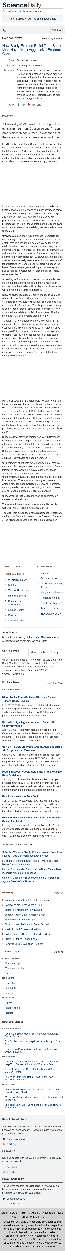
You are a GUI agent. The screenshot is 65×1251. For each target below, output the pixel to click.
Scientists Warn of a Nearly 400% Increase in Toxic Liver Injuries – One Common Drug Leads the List (32, 853)
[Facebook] (18, 105)
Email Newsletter (16, 1139)
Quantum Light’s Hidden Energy (22, 939)
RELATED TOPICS (12, 566)
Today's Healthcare (18, 590)
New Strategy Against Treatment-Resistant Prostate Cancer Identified (31, 819)
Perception (10, 983)
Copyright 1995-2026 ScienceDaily (22, 1221)
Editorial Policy (29, 1217)
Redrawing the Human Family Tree (23, 905)
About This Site (9, 1213)
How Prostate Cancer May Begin (20, 796)
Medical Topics (16, 610)
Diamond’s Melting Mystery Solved (23, 909)
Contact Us (13, 1203)
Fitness (8, 973)
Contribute (34, 1213)
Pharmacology (12, 963)
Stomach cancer (49, 608)
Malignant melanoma (52, 592)
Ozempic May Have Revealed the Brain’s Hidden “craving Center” (31, 1070)
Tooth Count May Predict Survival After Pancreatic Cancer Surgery (31, 1035)
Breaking (7, 892)
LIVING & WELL (8, 997)
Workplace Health (17, 580)
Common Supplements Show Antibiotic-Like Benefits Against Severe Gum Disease (30, 879)
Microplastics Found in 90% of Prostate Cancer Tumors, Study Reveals (29, 699)
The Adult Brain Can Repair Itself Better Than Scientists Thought (29, 1078)
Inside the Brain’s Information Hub (23, 929)
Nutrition (12, 585)
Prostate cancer (49, 578)
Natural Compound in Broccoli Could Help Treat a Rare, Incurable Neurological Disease (32, 871)
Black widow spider (51, 613)
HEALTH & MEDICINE (11, 958)
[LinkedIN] (34, 105)
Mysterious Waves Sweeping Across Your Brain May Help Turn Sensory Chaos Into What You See (33, 1063)
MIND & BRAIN (8, 977)
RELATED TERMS (44, 566)
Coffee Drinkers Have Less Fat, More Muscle (28, 934)
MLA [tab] (33, 652)
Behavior (9, 993)
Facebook (12, 1167)
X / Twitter (12, 1172)
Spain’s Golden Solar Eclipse (20, 919)
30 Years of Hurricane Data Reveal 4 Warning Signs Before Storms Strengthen (30, 862)
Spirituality (10, 988)
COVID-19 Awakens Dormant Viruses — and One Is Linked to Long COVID (32, 1091)
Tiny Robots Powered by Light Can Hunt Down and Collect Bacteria (32, 1050)
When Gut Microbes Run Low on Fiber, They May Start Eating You (34, 1098)
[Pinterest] (29, 105)
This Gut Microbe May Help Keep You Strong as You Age (33, 1043)
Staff (23, 1213)
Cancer (12, 615)
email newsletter (46, 18)
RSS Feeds (13, 1144)
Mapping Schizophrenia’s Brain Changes (27, 900)
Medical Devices (17, 595)
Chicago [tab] (55, 652)
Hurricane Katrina (50, 597)
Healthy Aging (12, 1007)
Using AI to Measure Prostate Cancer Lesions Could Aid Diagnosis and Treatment (32, 748)
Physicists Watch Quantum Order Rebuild (27, 924)
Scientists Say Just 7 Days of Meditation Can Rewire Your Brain (33, 1106)
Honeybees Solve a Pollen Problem (24, 944)
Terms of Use (47, 1217)
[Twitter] (23, 105)
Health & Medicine (14, 573)
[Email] (39, 105)
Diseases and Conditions (15, 602)
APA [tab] (43, 652)
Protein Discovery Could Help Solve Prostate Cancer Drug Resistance (32, 773)
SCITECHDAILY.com (23, 844)
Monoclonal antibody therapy (52, 585)
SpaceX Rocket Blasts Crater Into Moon (26, 914)
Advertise (48, 1213)
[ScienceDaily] (22, 5)
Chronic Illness (16, 620)
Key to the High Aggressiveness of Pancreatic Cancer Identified (28, 723)
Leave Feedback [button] (16, 1198)
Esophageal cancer (51, 603)
